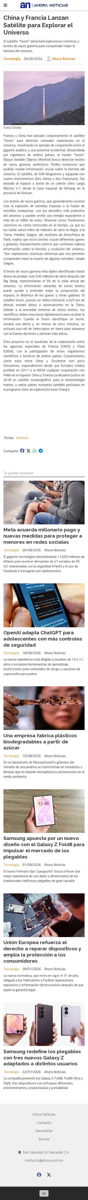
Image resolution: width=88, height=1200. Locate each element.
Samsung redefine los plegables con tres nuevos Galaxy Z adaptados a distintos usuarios (42, 1058)
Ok (44, 1193)
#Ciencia (22, 437)
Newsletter (44, 1131)
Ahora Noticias (63, 58)
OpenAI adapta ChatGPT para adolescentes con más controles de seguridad (42, 639)
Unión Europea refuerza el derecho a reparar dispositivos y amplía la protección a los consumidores (42, 951)
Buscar (44, 1139)
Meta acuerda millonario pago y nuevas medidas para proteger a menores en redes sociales (42, 536)
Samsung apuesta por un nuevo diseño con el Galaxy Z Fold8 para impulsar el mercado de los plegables (44, 847)
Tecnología (12, 58)
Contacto (44, 1123)
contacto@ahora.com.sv (44, 1160)
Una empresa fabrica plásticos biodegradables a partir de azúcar (40, 742)
